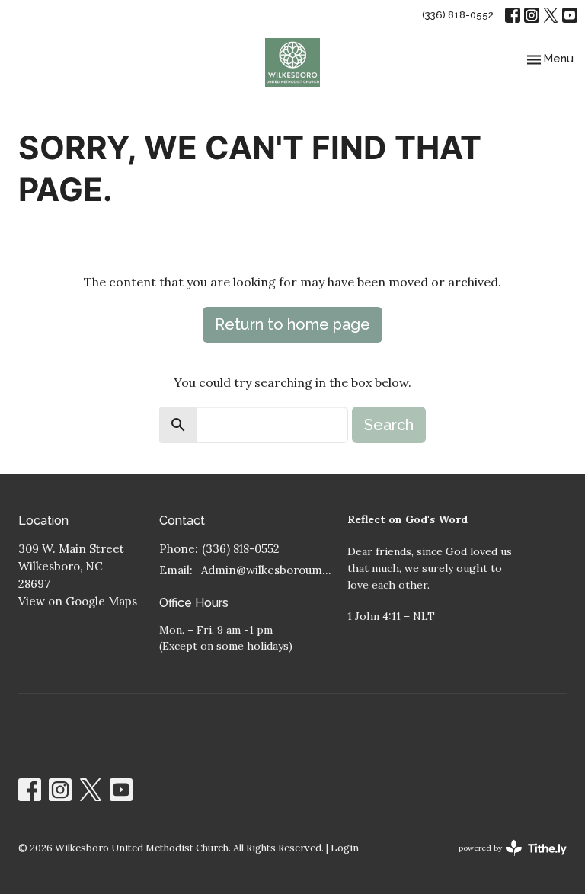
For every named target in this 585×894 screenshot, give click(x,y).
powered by (505, 861)
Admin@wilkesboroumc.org (266, 570)
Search (389, 425)
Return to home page (292, 324)
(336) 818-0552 (458, 15)
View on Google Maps (77, 601)
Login (345, 847)
